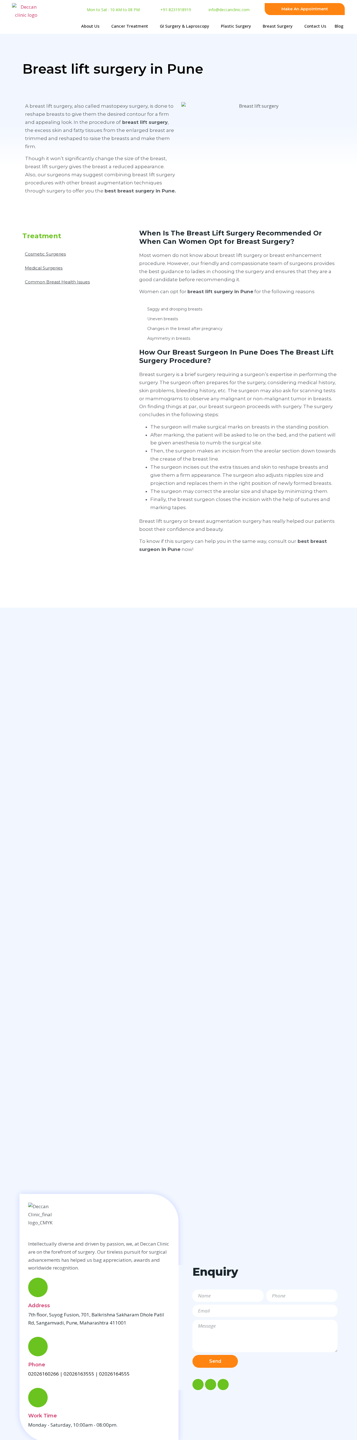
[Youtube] (223, 1384)
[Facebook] (198, 1384)
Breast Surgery (278, 26)
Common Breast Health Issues (57, 282)
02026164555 (114, 1374)
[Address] (38, 1287)
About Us (90, 26)
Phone (36, 1365)
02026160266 (43, 1374)
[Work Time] (38, 1397)
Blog (339, 26)
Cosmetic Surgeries (45, 254)
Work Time (42, 1416)
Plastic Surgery (236, 26)
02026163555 (79, 1374)
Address (39, 1305)
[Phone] (38, 1346)
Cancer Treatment (129, 26)
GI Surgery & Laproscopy (184, 26)
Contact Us (315, 26)
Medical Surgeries (43, 268)
